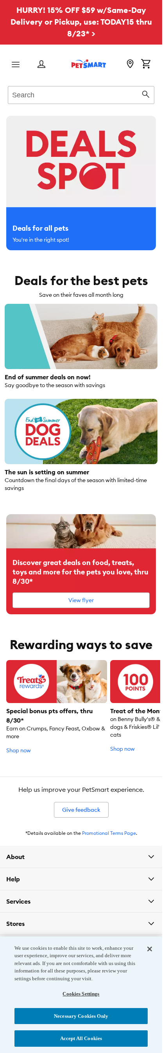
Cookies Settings (81, 994)
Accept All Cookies (81, 1038)
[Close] (149, 949)
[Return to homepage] (88, 64)
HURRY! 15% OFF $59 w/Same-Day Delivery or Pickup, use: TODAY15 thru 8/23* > (81, 21)
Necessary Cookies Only (81, 1016)
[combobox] (81, 94)
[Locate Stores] (130, 64)
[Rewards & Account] (41, 65)
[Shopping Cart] (145, 64)
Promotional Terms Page (109, 833)
